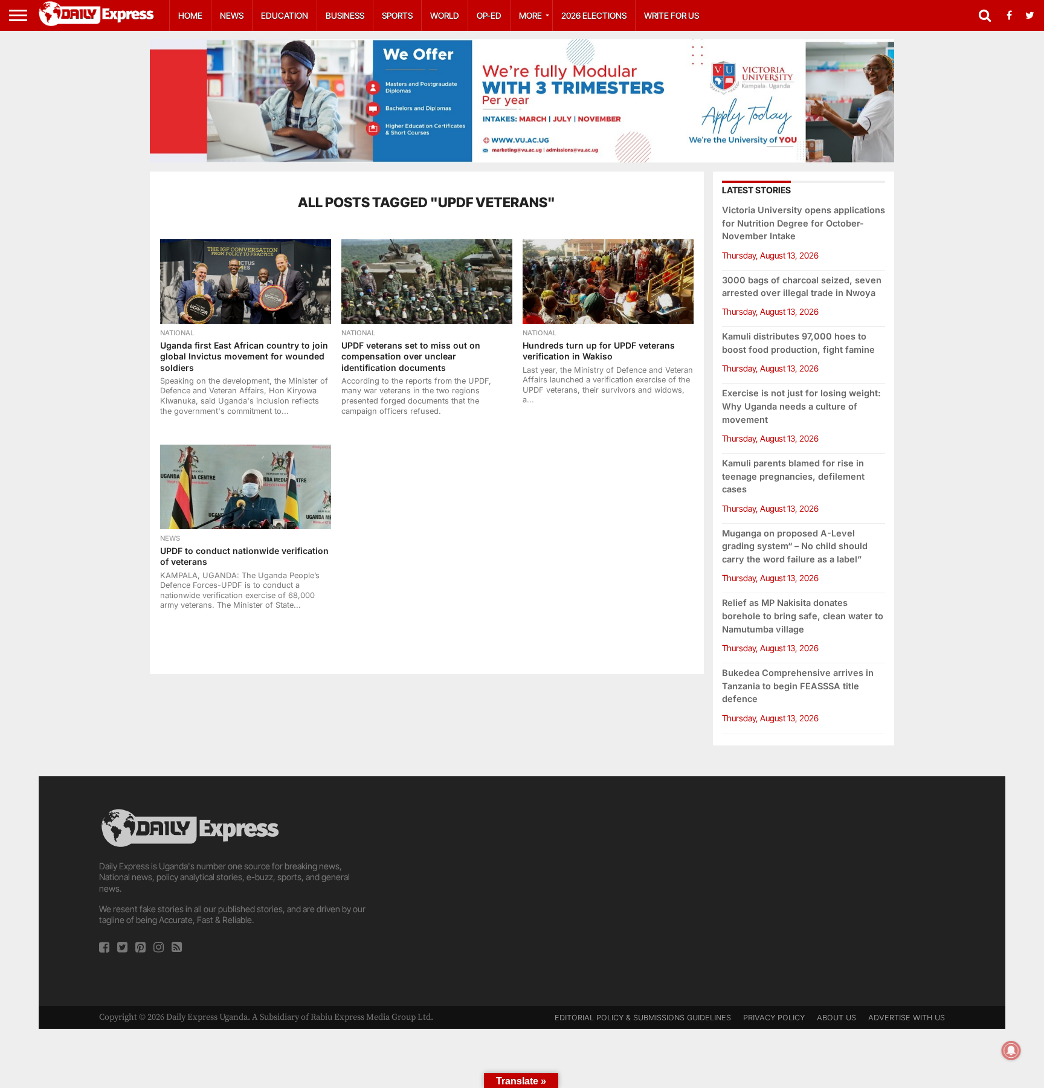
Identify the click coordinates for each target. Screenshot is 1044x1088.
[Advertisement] (522, 891)
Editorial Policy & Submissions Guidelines (643, 1017)
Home (190, 15)
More (530, 15)
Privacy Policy (774, 1017)
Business (345, 15)
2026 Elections (594, 15)
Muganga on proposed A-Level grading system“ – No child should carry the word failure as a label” (795, 546)
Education (284, 15)
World (444, 15)
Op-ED (489, 15)
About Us (836, 1017)
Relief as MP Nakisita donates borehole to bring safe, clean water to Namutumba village (802, 615)
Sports (397, 15)
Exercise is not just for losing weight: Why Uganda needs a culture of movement (801, 406)
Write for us (671, 15)
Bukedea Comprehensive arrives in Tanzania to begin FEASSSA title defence (798, 686)
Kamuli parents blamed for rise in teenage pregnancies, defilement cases (793, 476)
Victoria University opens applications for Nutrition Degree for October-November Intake (803, 223)
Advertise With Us (906, 1017)
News (231, 15)
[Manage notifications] (1011, 1050)
